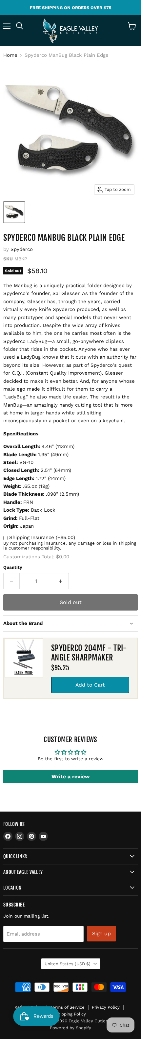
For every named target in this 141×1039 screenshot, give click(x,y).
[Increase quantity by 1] (61, 581)
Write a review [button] (70, 776)
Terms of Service (67, 1007)
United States (68, 963)
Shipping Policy (70, 1014)
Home (10, 55)
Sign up (101, 933)
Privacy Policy (106, 1007)
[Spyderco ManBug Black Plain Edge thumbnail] (14, 212)
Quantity (12, 567)
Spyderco (21, 249)
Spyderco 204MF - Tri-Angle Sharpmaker (89, 652)
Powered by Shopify (70, 1027)
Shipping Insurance (42, 537)
